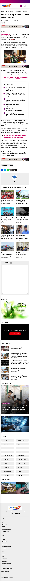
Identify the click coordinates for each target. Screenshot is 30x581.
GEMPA (19, 444)
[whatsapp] (8, 170)
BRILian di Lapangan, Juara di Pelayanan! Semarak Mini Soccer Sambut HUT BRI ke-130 (15, 114)
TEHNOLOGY (7, 475)
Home (3, 511)
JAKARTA (20, 451)
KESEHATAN (21, 455)
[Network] (21, 6)
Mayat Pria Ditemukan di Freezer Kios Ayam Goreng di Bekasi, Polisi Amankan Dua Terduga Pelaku (15, 89)
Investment (4, 524)
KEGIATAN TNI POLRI (6, 403)
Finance (3, 522)
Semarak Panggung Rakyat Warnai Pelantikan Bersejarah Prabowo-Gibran (19, 369)
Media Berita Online (6, 34)
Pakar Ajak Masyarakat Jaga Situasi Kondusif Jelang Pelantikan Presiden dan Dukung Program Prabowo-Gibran (19, 376)
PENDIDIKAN (6, 467)
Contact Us (13, 511)
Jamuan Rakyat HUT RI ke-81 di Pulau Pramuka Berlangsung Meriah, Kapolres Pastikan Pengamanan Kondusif (7, 202)
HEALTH (6, 448)
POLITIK (7, 11)
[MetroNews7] (6, 7)
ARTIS (5, 440)
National (3, 521)
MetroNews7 (11, 577)
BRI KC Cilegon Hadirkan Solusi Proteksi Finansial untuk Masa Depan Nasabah (14, 109)
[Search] (28, 1)
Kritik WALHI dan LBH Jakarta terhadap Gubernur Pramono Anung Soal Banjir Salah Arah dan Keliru (15, 100)
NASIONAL (4, 165)
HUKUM (20, 448)
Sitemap (12, 513)
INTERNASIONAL (7, 451)
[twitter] (3, 2)
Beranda (2, 11)
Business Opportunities (6, 529)
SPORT (19, 471)
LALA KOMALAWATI (22, 459)
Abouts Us (8, 511)
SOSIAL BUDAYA (7, 471)
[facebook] (1, 2)
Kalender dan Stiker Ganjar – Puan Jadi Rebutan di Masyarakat (19, 347)
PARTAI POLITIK (21, 463)
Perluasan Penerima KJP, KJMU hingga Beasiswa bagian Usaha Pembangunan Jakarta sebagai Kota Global (7, 219)
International (4, 527)
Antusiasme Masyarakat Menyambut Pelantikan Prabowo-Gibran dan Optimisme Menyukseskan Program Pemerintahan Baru (19, 355)
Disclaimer (17, 513)
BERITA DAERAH (21, 440)
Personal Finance (5, 531)
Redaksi (26, 511)
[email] (13, 170)
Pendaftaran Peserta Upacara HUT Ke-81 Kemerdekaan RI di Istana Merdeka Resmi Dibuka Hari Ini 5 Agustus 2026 (22, 202)
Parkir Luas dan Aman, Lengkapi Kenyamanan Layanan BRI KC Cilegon (14, 105)
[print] (10, 170)
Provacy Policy (20, 511)
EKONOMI (6, 444)
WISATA (20, 475)
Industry (3, 526)
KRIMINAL (6, 459)
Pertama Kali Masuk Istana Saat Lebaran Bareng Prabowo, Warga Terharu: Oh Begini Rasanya (15, 95)
